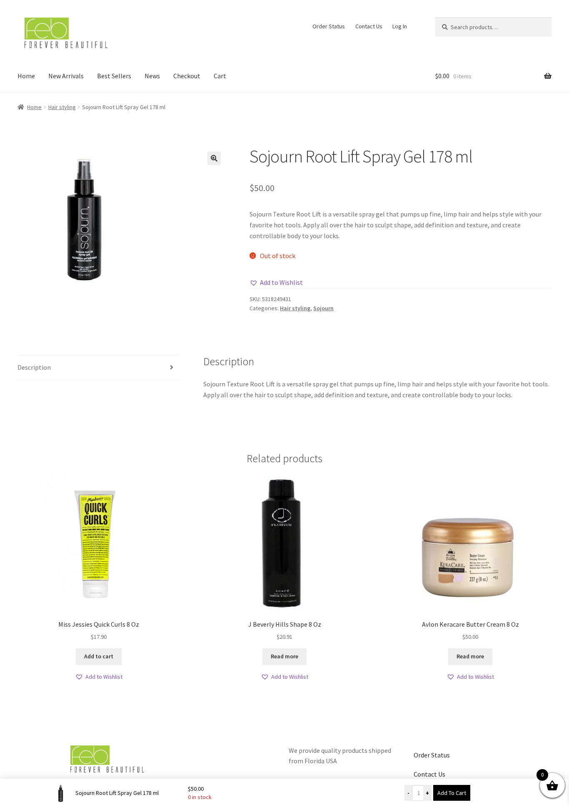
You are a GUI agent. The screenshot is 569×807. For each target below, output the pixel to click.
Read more (284, 656)
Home (26, 76)
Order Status (328, 26)
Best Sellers (114, 76)
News (152, 76)
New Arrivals (66, 76)
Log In (399, 26)
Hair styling (62, 107)
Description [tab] (34, 367)
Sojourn (323, 308)
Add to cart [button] (98, 656)
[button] (214, 158)
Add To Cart (451, 793)
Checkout (186, 76)
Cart (220, 76)
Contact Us (368, 26)
